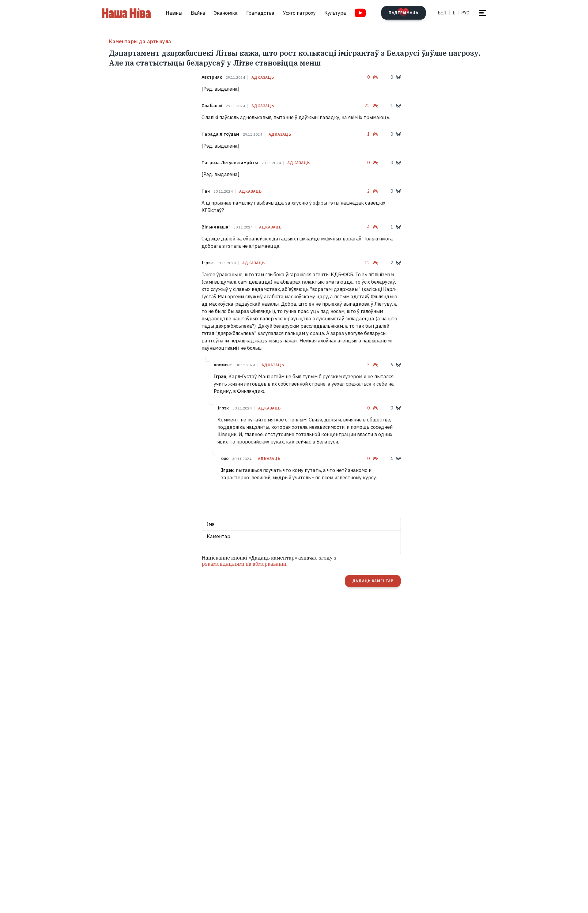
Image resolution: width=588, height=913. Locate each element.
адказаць (262, 77)
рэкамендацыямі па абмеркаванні (244, 564)
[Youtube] (360, 13)
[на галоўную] (126, 13)
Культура (335, 13)
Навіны (174, 13)
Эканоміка (226, 13)
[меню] (482, 12)
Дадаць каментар (373, 581)
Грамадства (260, 13)
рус (465, 13)
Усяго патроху (299, 13)
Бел (442, 13)
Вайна (198, 13)
